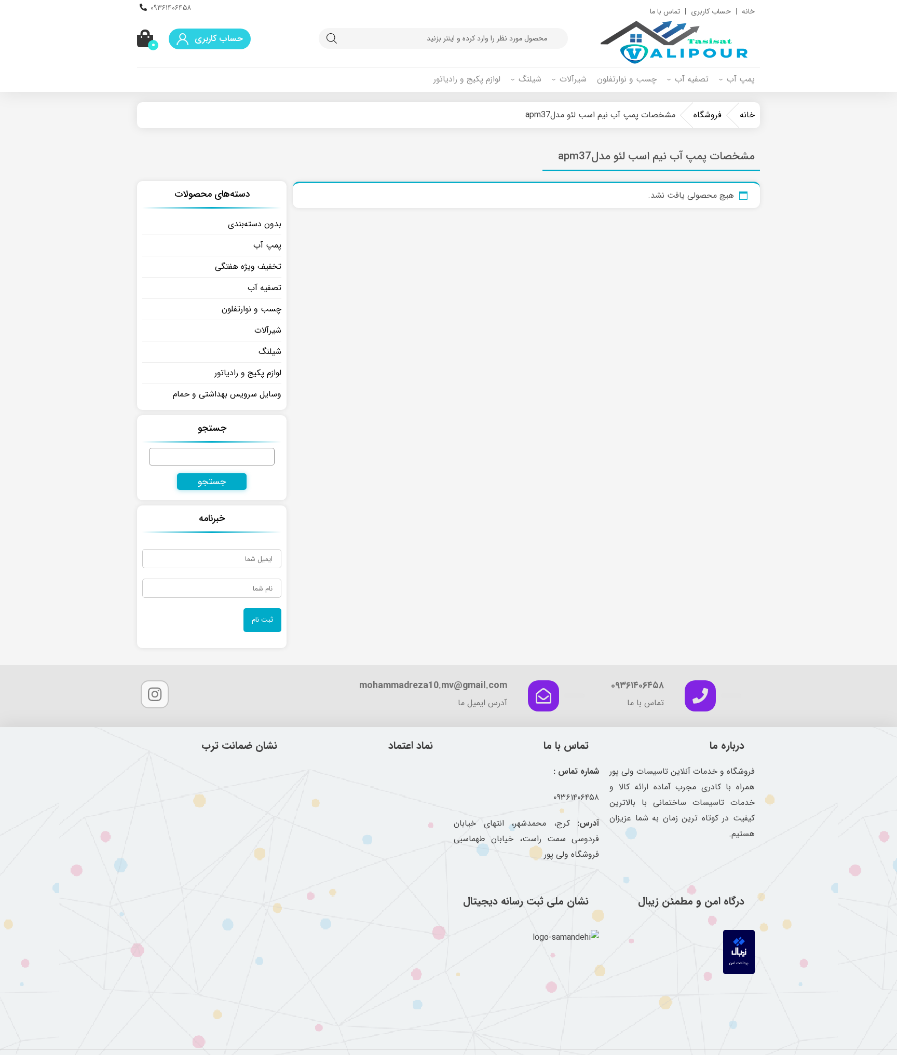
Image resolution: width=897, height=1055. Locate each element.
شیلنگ (530, 79)
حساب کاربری (711, 11)
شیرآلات (573, 79)
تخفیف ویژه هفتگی (248, 266)
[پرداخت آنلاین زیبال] (739, 971)
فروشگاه (708, 114)
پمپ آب (741, 79)
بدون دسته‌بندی (254, 223)
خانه (748, 11)
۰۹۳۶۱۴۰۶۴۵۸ (171, 7)
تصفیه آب (692, 79)
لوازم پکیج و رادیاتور (466, 79)
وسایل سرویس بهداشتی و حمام (227, 394)
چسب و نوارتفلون (627, 79)
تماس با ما (665, 11)
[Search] (332, 38)
